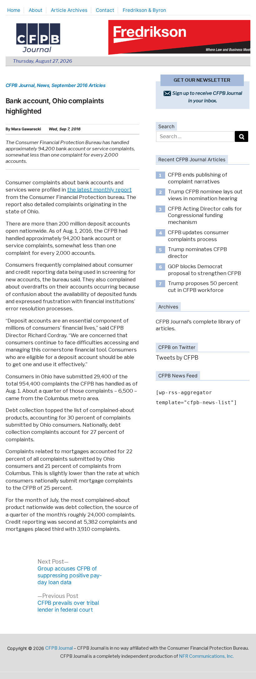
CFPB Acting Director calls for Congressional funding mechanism (205, 215)
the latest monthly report (99, 190)
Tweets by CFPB (177, 357)
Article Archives (69, 10)
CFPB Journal (20, 85)
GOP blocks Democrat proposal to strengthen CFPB (204, 269)
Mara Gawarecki (26, 129)
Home (13, 10)
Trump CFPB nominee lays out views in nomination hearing (205, 194)
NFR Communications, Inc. (206, 656)
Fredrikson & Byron (144, 10)
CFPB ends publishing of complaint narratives (197, 178)
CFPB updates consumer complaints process (198, 235)
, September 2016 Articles (77, 85)
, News (42, 85)
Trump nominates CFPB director (197, 252)
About (35, 10)
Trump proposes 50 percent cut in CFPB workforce (203, 286)
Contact (105, 10)
